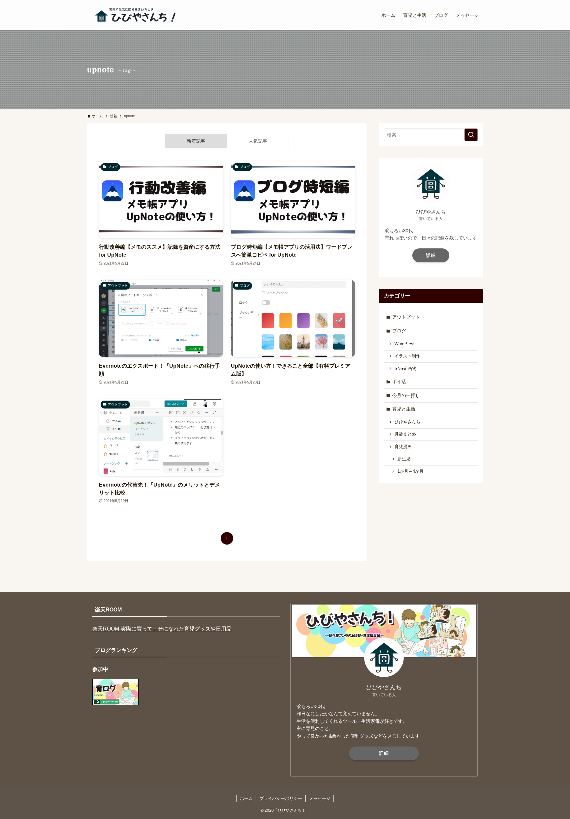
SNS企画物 (405, 368)
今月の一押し (406, 395)
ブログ (399, 330)
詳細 (431, 255)
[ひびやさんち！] (136, 15)
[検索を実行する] (471, 134)
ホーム (246, 798)
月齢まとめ (405, 434)
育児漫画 (403, 446)
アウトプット (406, 317)
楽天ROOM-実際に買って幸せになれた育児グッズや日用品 (162, 629)
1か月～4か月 (410, 471)
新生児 (403, 459)
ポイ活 (399, 381)
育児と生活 (403, 408)
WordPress (405, 344)
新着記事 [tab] (196, 141)
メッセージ (320, 798)
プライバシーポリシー (280, 798)
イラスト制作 (407, 356)
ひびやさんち (407, 422)
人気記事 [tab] (258, 141)
